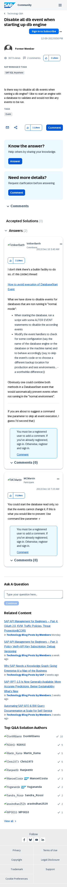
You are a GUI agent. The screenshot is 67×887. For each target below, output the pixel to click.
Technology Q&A (15, 13)
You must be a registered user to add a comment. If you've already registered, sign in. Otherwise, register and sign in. (32, 440)
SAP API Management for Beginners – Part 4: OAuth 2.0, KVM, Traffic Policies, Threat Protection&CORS (31, 626)
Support (50, 869)
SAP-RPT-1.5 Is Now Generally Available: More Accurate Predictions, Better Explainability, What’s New (32, 686)
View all (8, 821)
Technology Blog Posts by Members (29, 634)
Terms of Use (50, 850)
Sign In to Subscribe (44, 31)
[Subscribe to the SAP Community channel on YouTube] (36, 839)
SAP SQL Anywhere (14, 72)
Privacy (17, 850)
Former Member (24, 48)
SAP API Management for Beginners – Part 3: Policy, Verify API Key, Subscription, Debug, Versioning (31, 646)
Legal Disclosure (50, 859)
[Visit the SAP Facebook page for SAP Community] (24, 839)
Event (8, 114)
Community (24, 5)
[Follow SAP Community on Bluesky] (30, 839)
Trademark (17, 869)
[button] (46, 58)
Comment (54, 127)
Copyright (16, 859)
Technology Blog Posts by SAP (25, 674)
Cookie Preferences (16, 878)
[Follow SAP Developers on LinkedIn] (42, 839)
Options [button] (60, 31)
